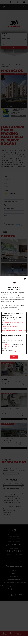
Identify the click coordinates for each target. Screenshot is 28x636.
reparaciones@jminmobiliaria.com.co (13, 322)
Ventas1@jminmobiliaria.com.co (12, 326)
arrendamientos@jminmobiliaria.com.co (14, 352)
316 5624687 (6, 344)
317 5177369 (5, 346)
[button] (25, 279)
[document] (14, 318)
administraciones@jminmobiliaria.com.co (15, 330)
